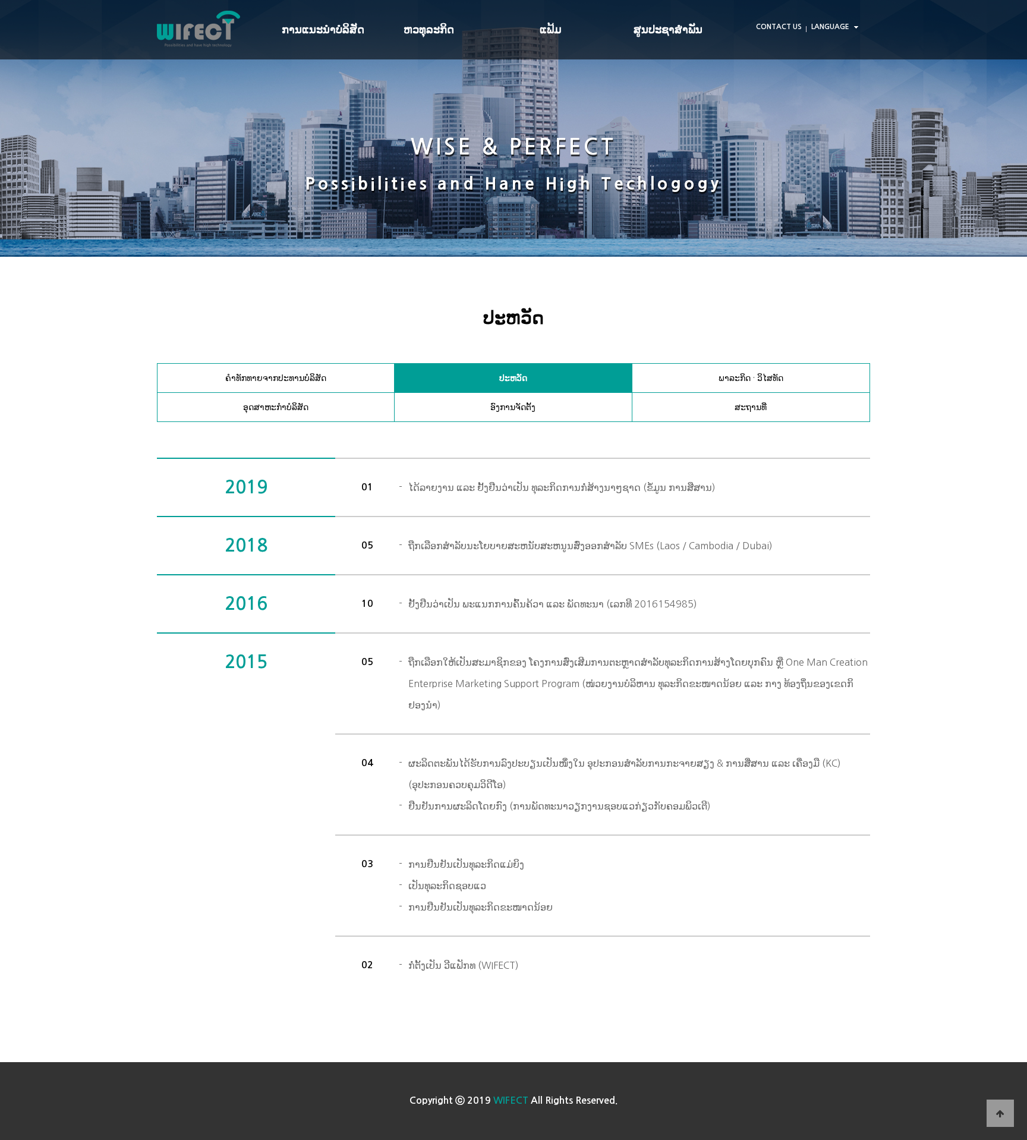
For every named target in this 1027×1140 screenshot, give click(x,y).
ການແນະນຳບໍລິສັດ (323, 29)
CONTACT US (779, 26)
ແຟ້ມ (551, 29)
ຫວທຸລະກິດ (429, 29)
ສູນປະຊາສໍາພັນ (668, 29)
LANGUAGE (830, 26)
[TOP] (1000, 1113)
